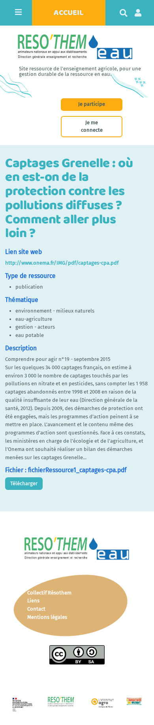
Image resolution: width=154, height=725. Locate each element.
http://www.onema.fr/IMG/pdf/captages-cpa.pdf (61, 263)
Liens (33, 601)
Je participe (91, 104)
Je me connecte (92, 126)
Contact (36, 609)
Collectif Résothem (49, 593)
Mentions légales (47, 617)
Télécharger (24, 483)
